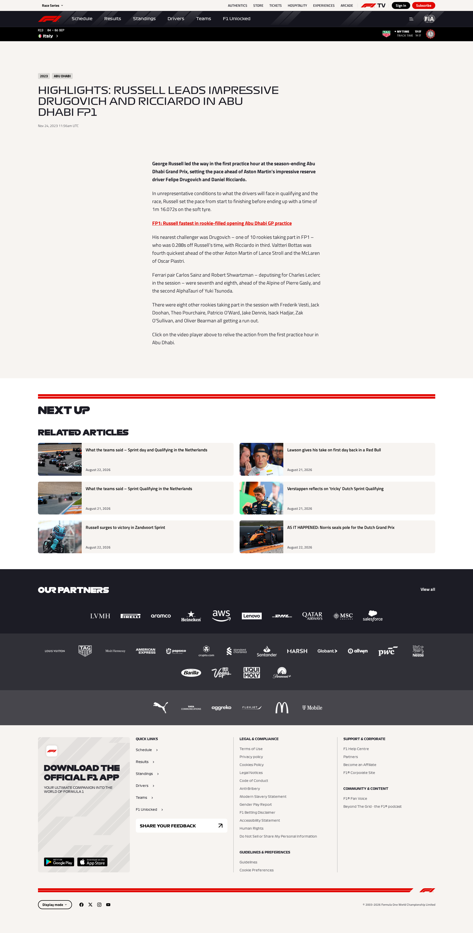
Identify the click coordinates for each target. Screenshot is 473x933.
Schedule (82, 19)
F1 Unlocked (237, 19)
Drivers (176, 19)
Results (112, 19)
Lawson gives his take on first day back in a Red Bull (334, 450)
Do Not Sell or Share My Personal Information (278, 836)
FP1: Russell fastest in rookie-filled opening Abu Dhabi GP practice (222, 223)
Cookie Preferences (257, 870)
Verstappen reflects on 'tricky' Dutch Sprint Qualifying (335, 489)
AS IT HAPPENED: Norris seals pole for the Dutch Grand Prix (341, 527)
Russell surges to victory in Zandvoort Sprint (125, 527)
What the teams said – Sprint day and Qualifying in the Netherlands (146, 450)
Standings (144, 19)
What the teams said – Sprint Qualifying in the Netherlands (139, 489)
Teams (203, 19)
